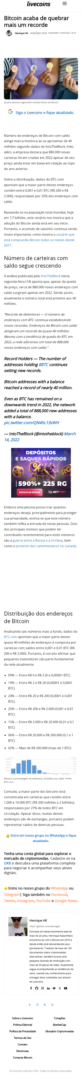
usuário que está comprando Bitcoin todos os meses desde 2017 (39, 240)
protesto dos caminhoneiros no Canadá (46, 546)
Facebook (59, 894)
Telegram (12, 894)
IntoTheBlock (51, 276)
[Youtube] (65, 987)
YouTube (43, 900)
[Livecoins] (38, 3)
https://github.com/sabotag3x (44, 926)
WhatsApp (59, 888)
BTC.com (10, 637)
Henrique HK (21, 33)
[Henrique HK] (10, 33)
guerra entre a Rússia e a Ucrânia (38, 540)
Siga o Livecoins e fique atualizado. (45, 112)
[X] (59, 987)
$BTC (43, 364)
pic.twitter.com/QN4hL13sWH (31, 422)
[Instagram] (42, 987)
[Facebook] (30, 987)
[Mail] (54, 987)
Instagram (25, 900)
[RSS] (44, 1004)
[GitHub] (36, 987)
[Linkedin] (48, 987)
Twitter (10, 900)
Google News (66, 900)
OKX (7, 863)
